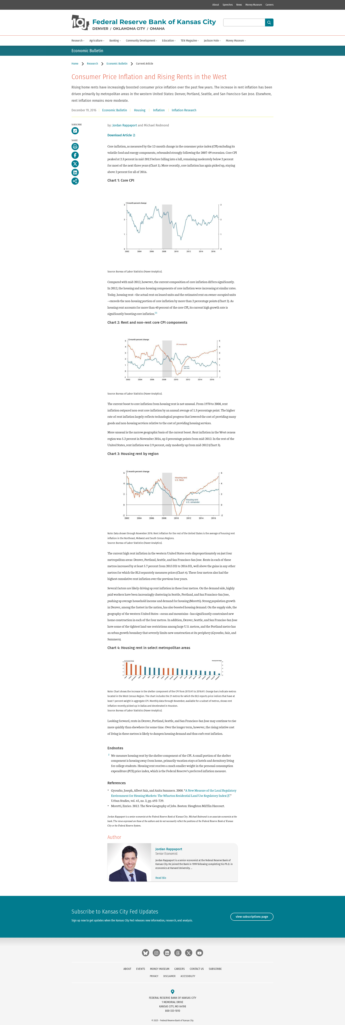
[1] (156, 312)
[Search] (269, 22)
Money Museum (253, 4)
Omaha (157, 28)
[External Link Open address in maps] (172, 992)
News (239, 4)
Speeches (228, 4)
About (215, 4)
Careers (269, 4)
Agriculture (95, 40)
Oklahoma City (129, 28)
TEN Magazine (189, 40)
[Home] (80, 22)
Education (168, 40)
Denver (100, 28)
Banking (114, 40)
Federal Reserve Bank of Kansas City (154, 22)
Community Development (140, 40)
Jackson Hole (211, 40)
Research (77, 40)
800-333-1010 (172, 1010)
